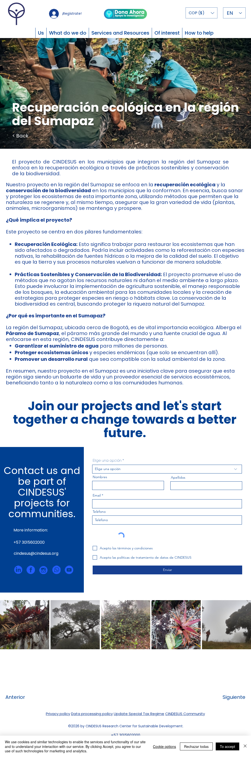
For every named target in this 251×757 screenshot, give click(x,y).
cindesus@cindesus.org (36, 553)
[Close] (245, 746)
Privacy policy (58, 713)
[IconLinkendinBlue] (18, 570)
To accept (227, 746)
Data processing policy (92, 713)
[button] (201, 12)
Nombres (100, 477)
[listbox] (201, 12)
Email (97, 495)
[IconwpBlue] (56, 570)
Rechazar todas (196, 746)
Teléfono (99, 511)
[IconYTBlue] (69, 570)
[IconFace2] (30, 570)
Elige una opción (107, 460)
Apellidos (178, 477)
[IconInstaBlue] (43, 570)
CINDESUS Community (185, 713)
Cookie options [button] (164, 746)
